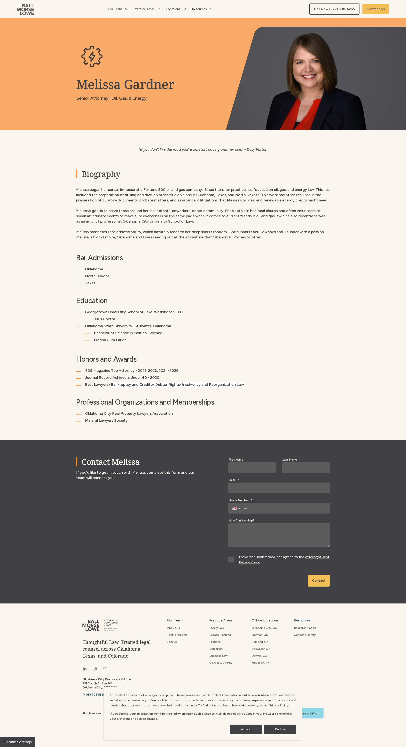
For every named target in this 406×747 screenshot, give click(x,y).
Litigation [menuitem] (216, 649)
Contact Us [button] (376, 9)
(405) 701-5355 (93, 694)
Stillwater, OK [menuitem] (261, 649)
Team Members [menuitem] (177, 635)
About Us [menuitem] (173, 628)
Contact (318, 581)
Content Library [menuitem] (305, 635)
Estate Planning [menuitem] (220, 635)
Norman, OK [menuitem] (260, 635)
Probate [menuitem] (215, 642)
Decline (280, 729)
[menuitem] (126, 9)
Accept (246, 729)
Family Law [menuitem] (216, 628)
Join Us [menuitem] (172, 642)
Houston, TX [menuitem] (260, 663)
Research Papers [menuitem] (305, 628)
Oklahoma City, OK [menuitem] (264, 628)
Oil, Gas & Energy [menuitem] (220, 663)
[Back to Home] (26, 9)
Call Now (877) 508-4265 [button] (334, 9)
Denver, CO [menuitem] (259, 656)
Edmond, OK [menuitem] (260, 642)
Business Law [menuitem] (218, 656)
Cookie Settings (18, 742)
